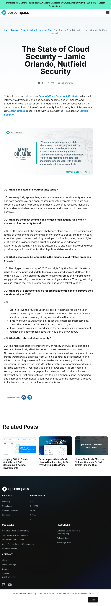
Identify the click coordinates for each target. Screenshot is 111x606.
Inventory (6, 501)
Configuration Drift (10, 510)
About (4, 560)
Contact (5, 573)
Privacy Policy (89, 593)
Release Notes (63, 538)
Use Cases (8, 525)
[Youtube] (10, 585)
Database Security (10, 549)
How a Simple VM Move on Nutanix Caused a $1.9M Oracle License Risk (89, 462)
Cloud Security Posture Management (18, 544)
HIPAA (33, 515)
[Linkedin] (3, 585)
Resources (63, 525)
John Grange (17, 111)
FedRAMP (34, 506)
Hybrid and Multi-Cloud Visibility (15, 531)
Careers (5, 569)
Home (6, 30)
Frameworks (37, 495)
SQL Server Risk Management (15, 535)
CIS (31, 501)
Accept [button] (92, 600)
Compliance (7, 506)
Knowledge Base (64, 542)
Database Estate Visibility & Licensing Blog (31, 30)
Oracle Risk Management (13, 540)
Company (7, 554)
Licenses (6, 515)
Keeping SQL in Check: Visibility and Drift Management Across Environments (16, 463)
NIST (32, 519)
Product (7, 495)
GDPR (33, 510)
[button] (23, 397)
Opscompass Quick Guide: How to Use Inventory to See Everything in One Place (54, 462)
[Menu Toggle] (108, 13)
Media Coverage (9, 565)
